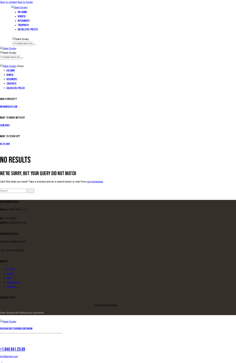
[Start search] (31, 190)
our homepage (95, 181)
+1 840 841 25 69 (12, 349)
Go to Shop (5, 143)
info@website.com (8, 106)
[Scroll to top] (2, 360)
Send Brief (5, 125)
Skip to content (8, 2)
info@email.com (9, 356)
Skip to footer (25, 2)
